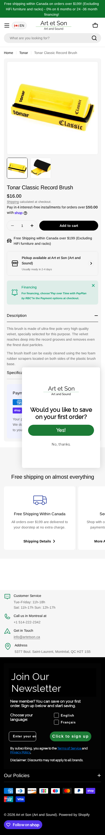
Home (8, 53)
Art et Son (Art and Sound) (36, 815)
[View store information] (91, 263)
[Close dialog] (94, 373)
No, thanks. (61, 444)
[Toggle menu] (7, 25)
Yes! (61, 430)
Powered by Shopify (74, 815)
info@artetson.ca (27, 637)
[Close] (93, 285)
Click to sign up (70, 736)
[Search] (94, 38)
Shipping (13, 202)
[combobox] (52, 38)
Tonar (23, 53)
